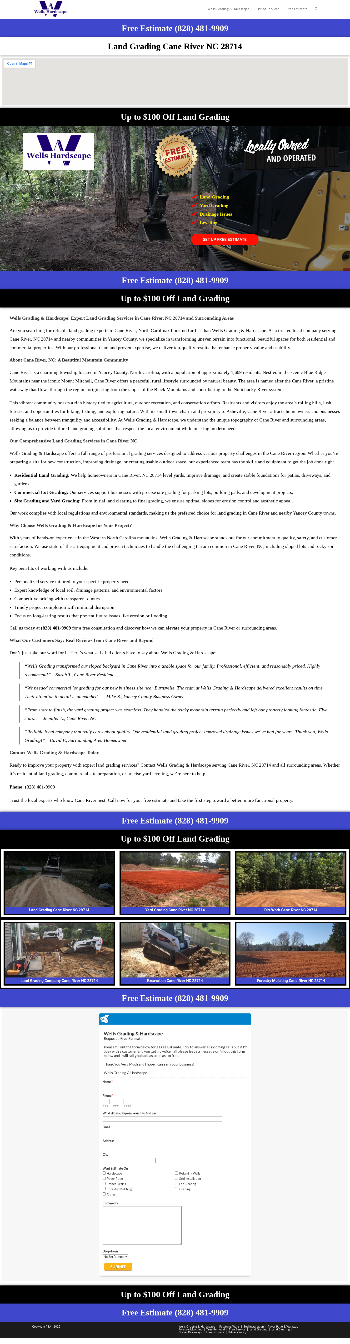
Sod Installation (254, 1326)
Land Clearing (280, 1329)
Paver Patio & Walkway (283, 1326)
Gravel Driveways (190, 1332)
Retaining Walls (229, 1326)
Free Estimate (215, 1332)
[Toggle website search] (316, 9)
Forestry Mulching (190, 1329)
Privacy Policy (237, 1332)
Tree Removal (215, 1329)
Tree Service (237, 1329)
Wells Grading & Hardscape (197, 1326)
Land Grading (258, 1329)
